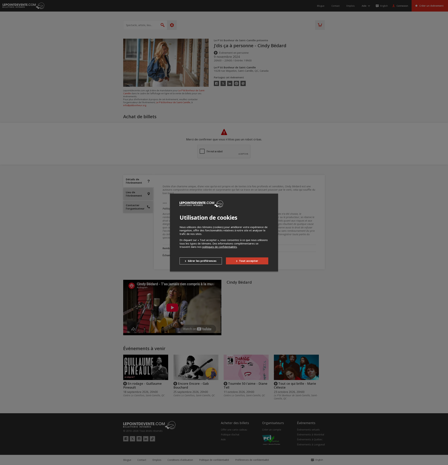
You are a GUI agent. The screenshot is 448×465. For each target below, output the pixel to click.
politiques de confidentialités (219, 247)
